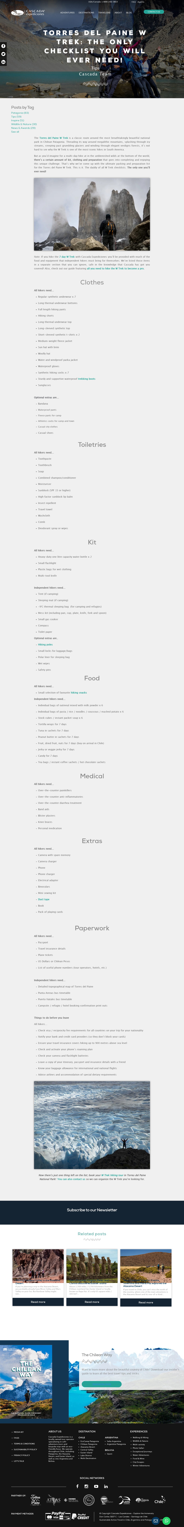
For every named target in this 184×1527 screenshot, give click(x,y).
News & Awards (23, 128)
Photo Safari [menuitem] (138, 1448)
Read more (38, 1302)
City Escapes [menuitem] (138, 1462)
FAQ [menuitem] (134, 2)
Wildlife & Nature (24, 124)
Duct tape (43, 899)
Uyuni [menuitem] (109, 1454)
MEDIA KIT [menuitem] (19, 1432)
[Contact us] (156, 1521)
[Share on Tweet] (3, 54)
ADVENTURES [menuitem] (67, 12)
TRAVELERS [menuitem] (104, 12)
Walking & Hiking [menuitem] (140, 1437)
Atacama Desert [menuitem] (88, 1447)
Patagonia (20, 113)
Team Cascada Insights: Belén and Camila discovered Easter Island (89, 1282)
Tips (95, 68)
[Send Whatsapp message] (166, 1521)
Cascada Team (95, 74)
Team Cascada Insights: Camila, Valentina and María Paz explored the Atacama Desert (144, 1283)
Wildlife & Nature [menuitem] (140, 1441)
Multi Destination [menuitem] (88, 1458)
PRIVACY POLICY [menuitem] (22, 1455)
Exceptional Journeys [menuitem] (142, 1451)
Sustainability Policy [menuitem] (25, 1449)
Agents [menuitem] (141, 2)
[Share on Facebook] (3, 46)
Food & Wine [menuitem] (138, 1458)
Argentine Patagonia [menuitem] (116, 1444)
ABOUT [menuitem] (118, 12)
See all (15, 131)
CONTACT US (154, 12)
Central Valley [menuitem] (87, 1450)
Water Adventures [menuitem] (141, 1455)
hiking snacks (79, 693)
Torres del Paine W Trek (53, 138)
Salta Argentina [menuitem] (114, 1441)
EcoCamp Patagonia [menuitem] (90, 1441)
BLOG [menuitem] (129, 12)
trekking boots (86, 379)
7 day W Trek (67, 257)
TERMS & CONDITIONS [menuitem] (24, 1443)
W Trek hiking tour (112, 1175)
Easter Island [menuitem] (86, 1453)
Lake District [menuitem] (86, 1455)
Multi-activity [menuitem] (139, 1444)
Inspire (17, 120)
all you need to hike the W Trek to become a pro (115, 268)
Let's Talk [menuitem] (19, 1461)
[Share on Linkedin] (3, 62)
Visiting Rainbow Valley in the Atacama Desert (37, 1282)
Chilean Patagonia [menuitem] (89, 1444)
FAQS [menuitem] (16, 1438)
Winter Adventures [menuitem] (141, 1466)
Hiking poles (45, 645)
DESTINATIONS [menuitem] (86, 12)
